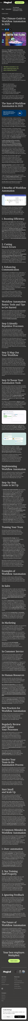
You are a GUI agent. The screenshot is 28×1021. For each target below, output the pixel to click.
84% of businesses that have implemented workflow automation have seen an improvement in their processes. (12, 144)
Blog (3, 9)
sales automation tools (19, 395)
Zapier (15, 426)
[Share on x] (10, 30)
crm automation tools (20, 510)
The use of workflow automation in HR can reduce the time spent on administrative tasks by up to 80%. (14, 694)
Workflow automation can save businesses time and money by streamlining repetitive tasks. (14, 230)
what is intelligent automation (12, 176)
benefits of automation (17, 136)
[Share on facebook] (8, 30)
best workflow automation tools (9, 450)
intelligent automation (6, 753)
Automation (8, 9)
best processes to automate (9, 493)
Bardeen (20, 426)
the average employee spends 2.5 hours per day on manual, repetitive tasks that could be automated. (14, 597)
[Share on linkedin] (6, 30)
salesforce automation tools (15, 508)
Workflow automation (6, 164)
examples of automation (12, 698)
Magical (18, 401)
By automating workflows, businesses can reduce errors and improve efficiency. (14, 255)
